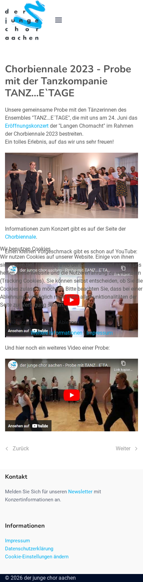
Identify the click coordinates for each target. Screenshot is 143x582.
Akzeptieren (23, 322)
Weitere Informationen (56, 333)
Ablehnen (69, 322)
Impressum (99, 333)
